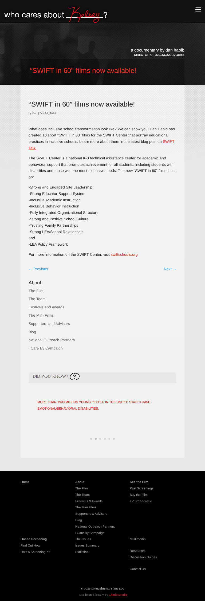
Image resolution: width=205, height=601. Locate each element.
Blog (32, 332)
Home (25, 482)
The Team (37, 299)
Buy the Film (139, 495)
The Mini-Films (41, 315)
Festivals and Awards (46, 307)
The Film (36, 291)
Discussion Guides (143, 557)
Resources (137, 551)
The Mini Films (85, 507)
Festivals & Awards (88, 501)
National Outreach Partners (52, 340)
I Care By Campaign (46, 348)
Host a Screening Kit (35, 552)
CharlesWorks (118, 594)
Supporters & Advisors (91, 514)
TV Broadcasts (140, 501)
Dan (34, 113)
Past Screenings (141, 488)
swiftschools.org (124, 254)
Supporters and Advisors (49, 323)
